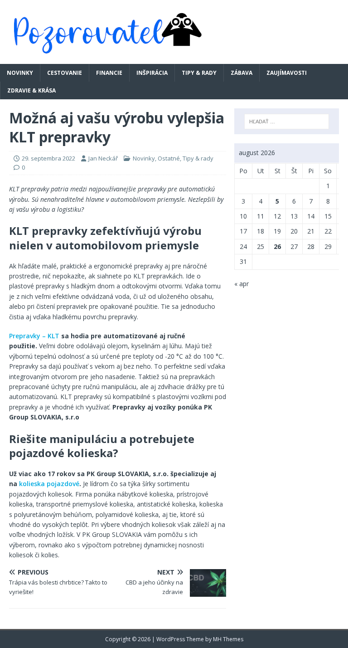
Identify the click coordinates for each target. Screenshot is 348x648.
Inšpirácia (152, 73)
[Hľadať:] (287, 121)
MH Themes (228, 639)
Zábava (241, 73)
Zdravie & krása (31, 90)
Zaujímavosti (286, 73)
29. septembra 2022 (48, 158)
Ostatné (169, 158)
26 (277, 246)
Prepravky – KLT (34, 335)
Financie (109, 73)
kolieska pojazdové (49, 483)
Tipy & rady (199, 73)
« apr (241, 283)
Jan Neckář (103, 158)
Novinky (20, 73)
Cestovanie (64, 73)
